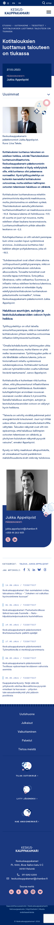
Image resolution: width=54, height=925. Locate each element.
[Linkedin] (14, 539)
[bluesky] (39, 570)
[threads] (45, 570)
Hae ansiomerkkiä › (27, 821)
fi (8, 3)
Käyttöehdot (32, 909)
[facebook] (24, 570)
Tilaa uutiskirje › (27, 775)
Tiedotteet (38, 25)
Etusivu (7, 25)
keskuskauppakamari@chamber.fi (29, 878)
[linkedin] (34, 570)
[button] (46, 3)
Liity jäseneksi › (27, 798)
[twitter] (29, 570)
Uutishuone (21, 25)
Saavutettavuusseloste (16, 906)
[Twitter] (8, 539)
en (13, 3)
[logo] (17, 11)
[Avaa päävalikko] (48, 11)
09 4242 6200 (29, 874)
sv (19, 3)
